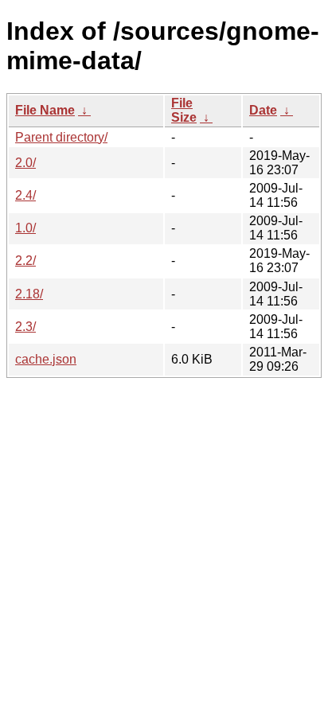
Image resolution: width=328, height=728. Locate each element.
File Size (184, 110)
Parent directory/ (61, 137)
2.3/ (25, 326)
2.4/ (25, 195)
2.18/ (29, 294)
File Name (45, 110)
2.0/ (25, 162)
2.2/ (25, 260)
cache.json (45, 359)
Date (263, 110)
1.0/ (25, 228)
